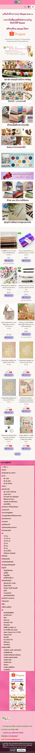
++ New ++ (5, 467)
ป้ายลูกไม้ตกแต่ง (8, 570)
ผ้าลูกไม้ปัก (7, 575)
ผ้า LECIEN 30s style (10, 630)
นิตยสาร (6, 665)
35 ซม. (6, 548)
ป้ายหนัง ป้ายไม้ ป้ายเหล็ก (11, 588)
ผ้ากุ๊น (3, 604)
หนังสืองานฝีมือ (6, 647)
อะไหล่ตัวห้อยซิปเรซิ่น (7, 562)
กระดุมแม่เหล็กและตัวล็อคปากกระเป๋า (11, 516)
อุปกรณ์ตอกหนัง (6, 519)
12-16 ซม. (7, 538)
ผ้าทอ (5, 618)
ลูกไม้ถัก (6, 573)
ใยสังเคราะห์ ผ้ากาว (9, 499)
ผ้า (2, 610)
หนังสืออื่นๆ (7, 670)
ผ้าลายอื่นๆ (7, 645)
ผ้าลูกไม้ (4, 568)
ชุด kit (3, 476)
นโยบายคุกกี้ (23, 747)
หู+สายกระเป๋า (5, 510)
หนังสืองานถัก (7, 660)
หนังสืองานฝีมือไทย (9, 667)
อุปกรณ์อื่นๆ (7, 504)
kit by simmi (8, 483)
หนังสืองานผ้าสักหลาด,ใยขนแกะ (12, 655)
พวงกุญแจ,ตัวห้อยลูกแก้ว (8, 565)
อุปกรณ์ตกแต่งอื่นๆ (9, 595)
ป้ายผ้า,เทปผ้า (7, 586)
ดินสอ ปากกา (7, 494)
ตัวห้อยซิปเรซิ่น (6, 559)
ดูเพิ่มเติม (17, 454)
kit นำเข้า (6, 479)
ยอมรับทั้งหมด (21, 750)
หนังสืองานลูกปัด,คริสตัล (10, 657)
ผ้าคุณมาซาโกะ (8, 635)
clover (4, 486)
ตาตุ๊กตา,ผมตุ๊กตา (6, 607)
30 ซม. (6, 546)
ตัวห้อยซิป (4, 556)
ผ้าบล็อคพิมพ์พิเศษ (9, 613)
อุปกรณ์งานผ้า (6, 489)
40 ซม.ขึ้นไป (7, 551)
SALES (4, 470)
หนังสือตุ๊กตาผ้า (8, 652)
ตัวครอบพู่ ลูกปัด (6, 530)
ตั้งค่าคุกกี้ (12, 750)
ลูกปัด (5, 591)
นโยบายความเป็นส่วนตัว (12, 747)
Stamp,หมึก (5, 601)
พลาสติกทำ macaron (8, 598)
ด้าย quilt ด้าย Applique (11, 497)
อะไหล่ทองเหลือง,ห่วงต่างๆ (9, 527)
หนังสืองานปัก (7, 662)
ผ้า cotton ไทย (8, 640)
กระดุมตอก (5, 522)
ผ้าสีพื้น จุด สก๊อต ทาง (10, 627)
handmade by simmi (8, 473)
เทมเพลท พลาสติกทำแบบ (10, 502)
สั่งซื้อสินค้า (9, 260)
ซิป (2, 533)
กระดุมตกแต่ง (7, 593)
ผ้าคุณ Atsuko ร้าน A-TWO (12, 632)
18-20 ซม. (7, 541)
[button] (24, 7)
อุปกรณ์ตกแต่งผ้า (6, 580)
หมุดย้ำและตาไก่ (6, 524)
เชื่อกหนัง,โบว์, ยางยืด (10, 583)
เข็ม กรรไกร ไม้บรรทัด (10, 492)
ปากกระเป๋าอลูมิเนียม (7, 513)
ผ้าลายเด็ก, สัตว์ (8, 622)
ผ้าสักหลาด (7, 642)
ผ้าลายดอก (7, 625)
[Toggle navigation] (33, 7)
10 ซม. (6, 536)
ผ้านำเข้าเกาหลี (7, 615)
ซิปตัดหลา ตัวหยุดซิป (9, 553)
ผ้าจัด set (6, 620)
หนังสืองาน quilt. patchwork (12, 650)
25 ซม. (6, 543)
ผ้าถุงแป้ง (6, 637)
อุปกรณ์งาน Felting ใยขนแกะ (10, 507)
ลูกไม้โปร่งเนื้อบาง (8, 578)
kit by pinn (7, 481)
